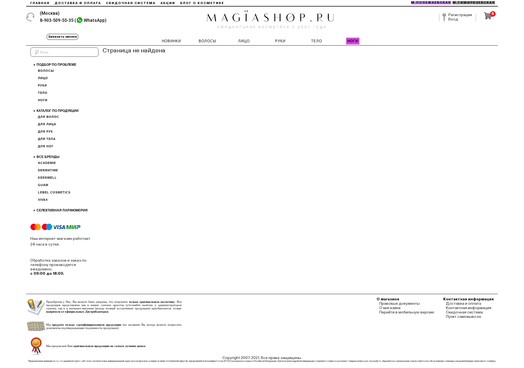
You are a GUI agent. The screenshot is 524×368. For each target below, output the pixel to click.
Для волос (48, 116)
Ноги (42, 100)
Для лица (47, 124)
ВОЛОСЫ (207, 41)
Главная (40, 3)
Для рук (45, 131)
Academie (47, 162)
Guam (43, 185)
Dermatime (48, 170)
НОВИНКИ (171, 41)
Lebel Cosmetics (54, 192)
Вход (453, 19)
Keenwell (47, 177)
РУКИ (280, 41)
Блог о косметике (202, 3)
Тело (42, 92)
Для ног (45, 146)
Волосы (46, 70)
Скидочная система (131, 3)
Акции (167, 3)
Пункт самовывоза (463, 317)
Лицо (43, 78)
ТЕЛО (316, 41)
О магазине (390, 308)
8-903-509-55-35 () (73, 20)
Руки (42, 85)
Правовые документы (399, 304)
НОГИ (352, 41)
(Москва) (49, 13)
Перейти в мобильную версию (406, 312)
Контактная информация (468, 308)
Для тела (47, 138)
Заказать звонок (62, 36)
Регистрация (460, 15)
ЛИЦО (244, 41)
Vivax (43, 199)
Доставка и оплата (78, 3)
